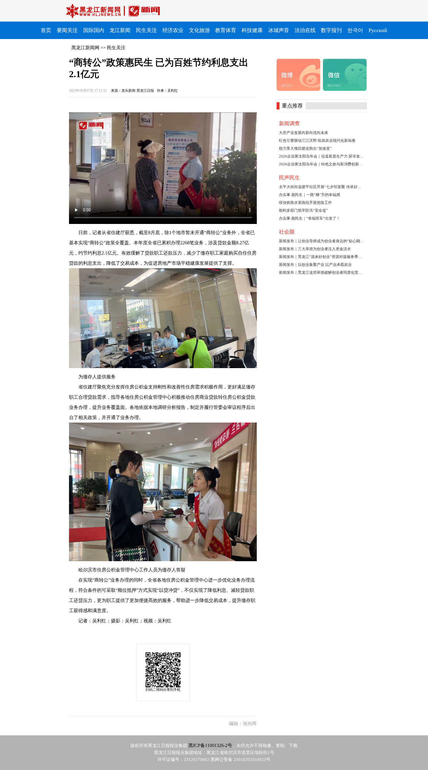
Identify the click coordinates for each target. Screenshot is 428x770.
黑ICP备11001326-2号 (210, 745)
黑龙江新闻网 (85, 47)
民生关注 (116, 47)
